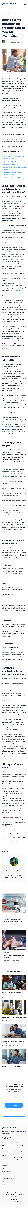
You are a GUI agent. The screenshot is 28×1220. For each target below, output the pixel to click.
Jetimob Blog (16, 1201)
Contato (4, 1155)
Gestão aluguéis (6, 1175)
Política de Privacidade (15, 1113)
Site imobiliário (18, 1148)
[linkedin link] (7, 1138)
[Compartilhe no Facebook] (4, 837)
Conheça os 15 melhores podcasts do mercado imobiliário (12, 993)
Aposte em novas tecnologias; (12, 161)
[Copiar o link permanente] (16, 841)
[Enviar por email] (11, 841)
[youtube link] (10, 1138)
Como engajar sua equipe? (10, 164)
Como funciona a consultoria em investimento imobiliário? (11, 1067)
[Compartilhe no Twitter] (9, 837)
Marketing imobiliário (7, 1178)
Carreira (5, 14)
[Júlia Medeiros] (14, 861)
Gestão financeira (6, 1171)
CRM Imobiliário (18, 1145)
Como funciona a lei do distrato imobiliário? (14, 1017)
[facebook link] (2, 1138)
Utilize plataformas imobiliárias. (12, 177)
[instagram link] (5, 1138)
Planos (3, 1148)
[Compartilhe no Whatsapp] (19, 837)
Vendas (3, 1184)
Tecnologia (5, 1181)
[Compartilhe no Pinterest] (14, 837)
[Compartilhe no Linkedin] (24, 837)
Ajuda (3, 1152)
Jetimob (4, 1145)
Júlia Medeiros (9, 41)
